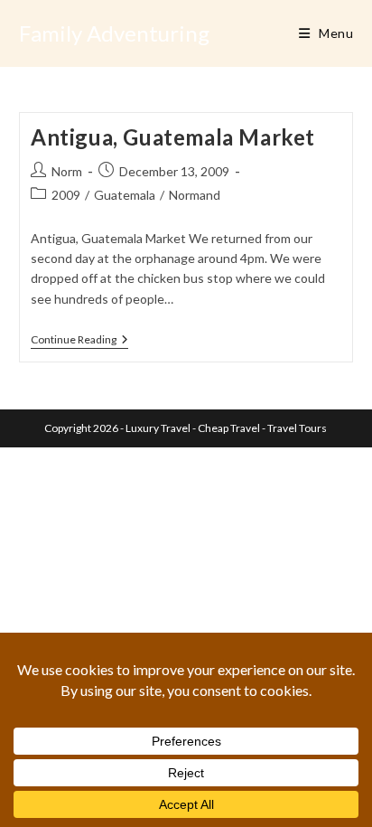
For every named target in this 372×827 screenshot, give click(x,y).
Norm (66, 171)
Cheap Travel (229, 428)
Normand (194, 194)
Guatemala (124, 194)
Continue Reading (79, 341)
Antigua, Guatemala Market (173, 137)
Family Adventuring (114, 33)
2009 (65, 194)
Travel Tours (297, 428)
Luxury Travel (158, 428)
